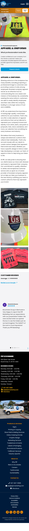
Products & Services (14, 423)
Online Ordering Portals (14, 435)
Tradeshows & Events (14, 443)
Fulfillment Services (14, 451)
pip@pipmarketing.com (10, 390)
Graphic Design (14, 438)
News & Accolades (14, 465)
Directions (6, 392)
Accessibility (14, 500)
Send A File (25, 10)
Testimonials (14, 470)
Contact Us (14, 478)
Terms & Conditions (14, 498)
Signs (14, 427)
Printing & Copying (14, 430)
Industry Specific (14, 454)
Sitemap (14, 507)
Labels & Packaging (14, 446)
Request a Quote (18, 10)
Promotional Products (10, 46)
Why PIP (14, 462)
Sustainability (14, 473)
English (23, 4)
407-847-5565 (5, 11)
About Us (14, 459)
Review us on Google (8, 283)
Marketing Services (14, 440)
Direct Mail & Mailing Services (14, 432)
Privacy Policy (14, 496)
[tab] (10, 347)
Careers (14, 467)
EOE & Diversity (15, 502)
